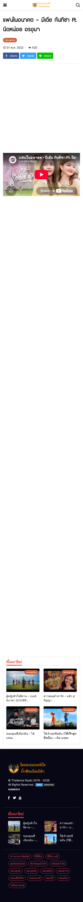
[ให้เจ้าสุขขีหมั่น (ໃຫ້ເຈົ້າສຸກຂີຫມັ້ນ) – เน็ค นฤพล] (60, 718)
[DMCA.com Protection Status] (45, 784)
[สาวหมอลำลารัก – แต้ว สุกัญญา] (60, 680)
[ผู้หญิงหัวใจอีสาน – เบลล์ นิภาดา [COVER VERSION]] (22, 680)
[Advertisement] (41, 110)
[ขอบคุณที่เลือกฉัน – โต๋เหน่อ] (22, 718)
